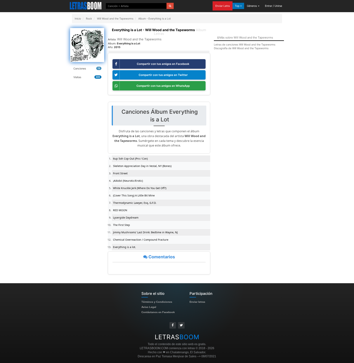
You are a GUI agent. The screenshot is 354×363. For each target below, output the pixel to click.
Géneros (252, 5)
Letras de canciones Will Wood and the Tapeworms (244, 44)
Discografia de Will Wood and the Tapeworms (241, 48)
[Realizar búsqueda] (170, 6)
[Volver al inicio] (86, 5)
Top (237, 5)
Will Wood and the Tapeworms (139, 39)
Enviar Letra (222, 5)
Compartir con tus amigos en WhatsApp (163, 86)
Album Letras (159, 32)
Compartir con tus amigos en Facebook (163, 64)
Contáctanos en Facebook (158, 312)
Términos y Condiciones (156, 301)
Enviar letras (197, 301)
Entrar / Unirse (273, 5)
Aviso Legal (148, 307)
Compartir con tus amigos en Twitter (163, 75)
